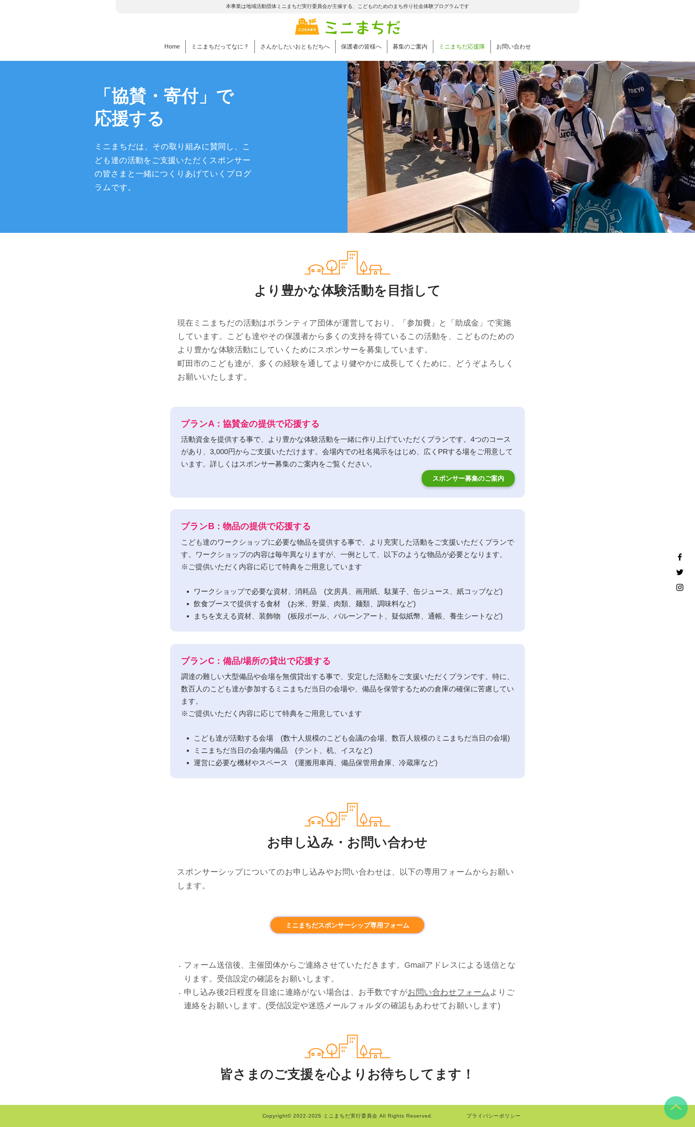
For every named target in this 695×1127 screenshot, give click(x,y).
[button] (410, 46)
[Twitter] (680, 572)
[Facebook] (680, 557)
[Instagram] (680, 587)
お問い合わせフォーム (449, 992)
